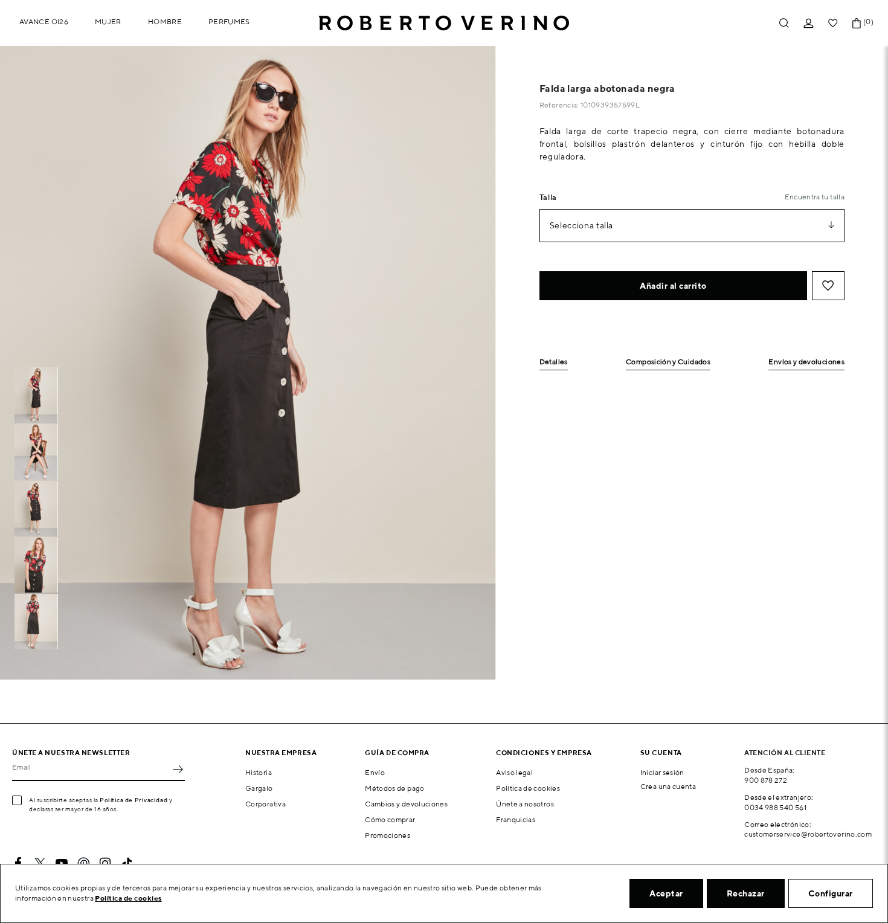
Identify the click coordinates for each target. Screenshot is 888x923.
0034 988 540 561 (775, 807)
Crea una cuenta (668, 786)
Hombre (165, 21)
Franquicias (515, 819)
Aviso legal (514, 772)
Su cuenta (661, 752)
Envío (375, 772)
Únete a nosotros (525, 803)
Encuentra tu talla (815, 196)
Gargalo (259, 788)
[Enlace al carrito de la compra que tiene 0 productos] (856, 23)
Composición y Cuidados (668, 362)
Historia (258, 772)
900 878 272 (765, 780)
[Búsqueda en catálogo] (784, 23)
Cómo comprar (390, 819)
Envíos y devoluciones (806, 362)
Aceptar (666, 893)
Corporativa (265, 803)
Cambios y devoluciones (406, 803)
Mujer (108, 21)
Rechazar (746, 893)
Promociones (387, 835)
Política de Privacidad (133, 799)
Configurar (830, 893)
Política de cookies (528, 788)
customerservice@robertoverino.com (808, 833)
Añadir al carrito (673, 286)
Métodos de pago (394, 788)
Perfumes (229, 21)
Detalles (553, 362)
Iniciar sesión (662, 772)
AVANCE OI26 (43, 21)
